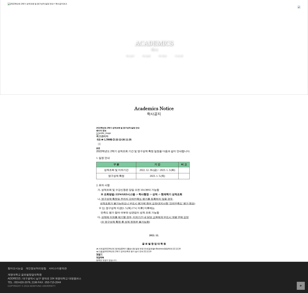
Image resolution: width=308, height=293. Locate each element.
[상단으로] (301, 286)
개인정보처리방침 (36, 268)
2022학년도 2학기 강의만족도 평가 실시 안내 (123, 251)
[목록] (99, 144)
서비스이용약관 (58, 268)
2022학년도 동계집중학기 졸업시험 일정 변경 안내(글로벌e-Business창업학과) (138, 249)
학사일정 (146, 55)
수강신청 (178, 55)
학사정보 (162, 55)
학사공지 (130, 55)
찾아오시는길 (15, 268)
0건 (98, 139)
